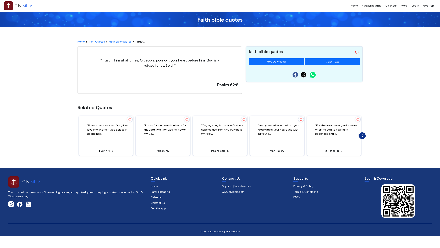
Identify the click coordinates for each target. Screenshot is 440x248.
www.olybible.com (233, 192)
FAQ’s (296, 197)
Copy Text (332, 60)
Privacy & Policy (303, 186)
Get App (428, 5)
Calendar (391, 5)
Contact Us (158, 203)
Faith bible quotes (120, 41)
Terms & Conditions (305, 192)
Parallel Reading (371, 5)
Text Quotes (97, 41)
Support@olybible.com (236, 186)
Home (354, 5)
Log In (415, 5)
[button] (357, 52)
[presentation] (361, 134)
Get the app (158, 208)
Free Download (276, 61)
